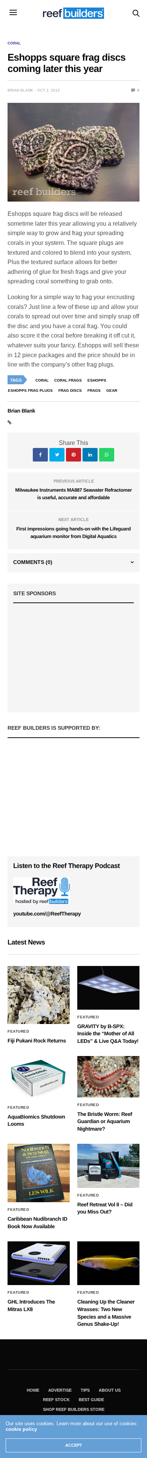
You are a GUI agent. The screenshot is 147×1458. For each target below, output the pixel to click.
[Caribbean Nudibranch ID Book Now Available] (39, 1173)
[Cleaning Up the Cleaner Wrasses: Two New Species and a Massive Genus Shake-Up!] (108, 1263)
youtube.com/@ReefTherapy (47, 914)
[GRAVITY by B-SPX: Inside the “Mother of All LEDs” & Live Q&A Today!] (108, 988)
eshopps (96, 380)
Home (33, 1390)
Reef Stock (56, 1399)
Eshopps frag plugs (30, 390)
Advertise (60, 1390)
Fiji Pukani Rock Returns (37, 1041)
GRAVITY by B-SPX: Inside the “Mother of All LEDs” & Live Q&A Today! (107, 1033)
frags (94, 390)
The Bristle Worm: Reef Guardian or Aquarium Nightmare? (104, 1121)
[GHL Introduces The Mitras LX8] (39, 1263)
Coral (14, 43)
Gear (111, 390)
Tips (85, 1390)
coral (42, 380)
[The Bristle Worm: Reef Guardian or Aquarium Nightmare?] (108, 1076)
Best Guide (91, 1399)
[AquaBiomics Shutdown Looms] (39, 1078)
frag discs (70, 390)
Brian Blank (20, 90)
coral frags (68, 380)
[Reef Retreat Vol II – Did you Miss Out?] (108, 1165)
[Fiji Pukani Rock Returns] (39, 995)
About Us (110, 1390)
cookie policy (21, 1429)
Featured (18, 1031)
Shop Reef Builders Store (73, 1409)
